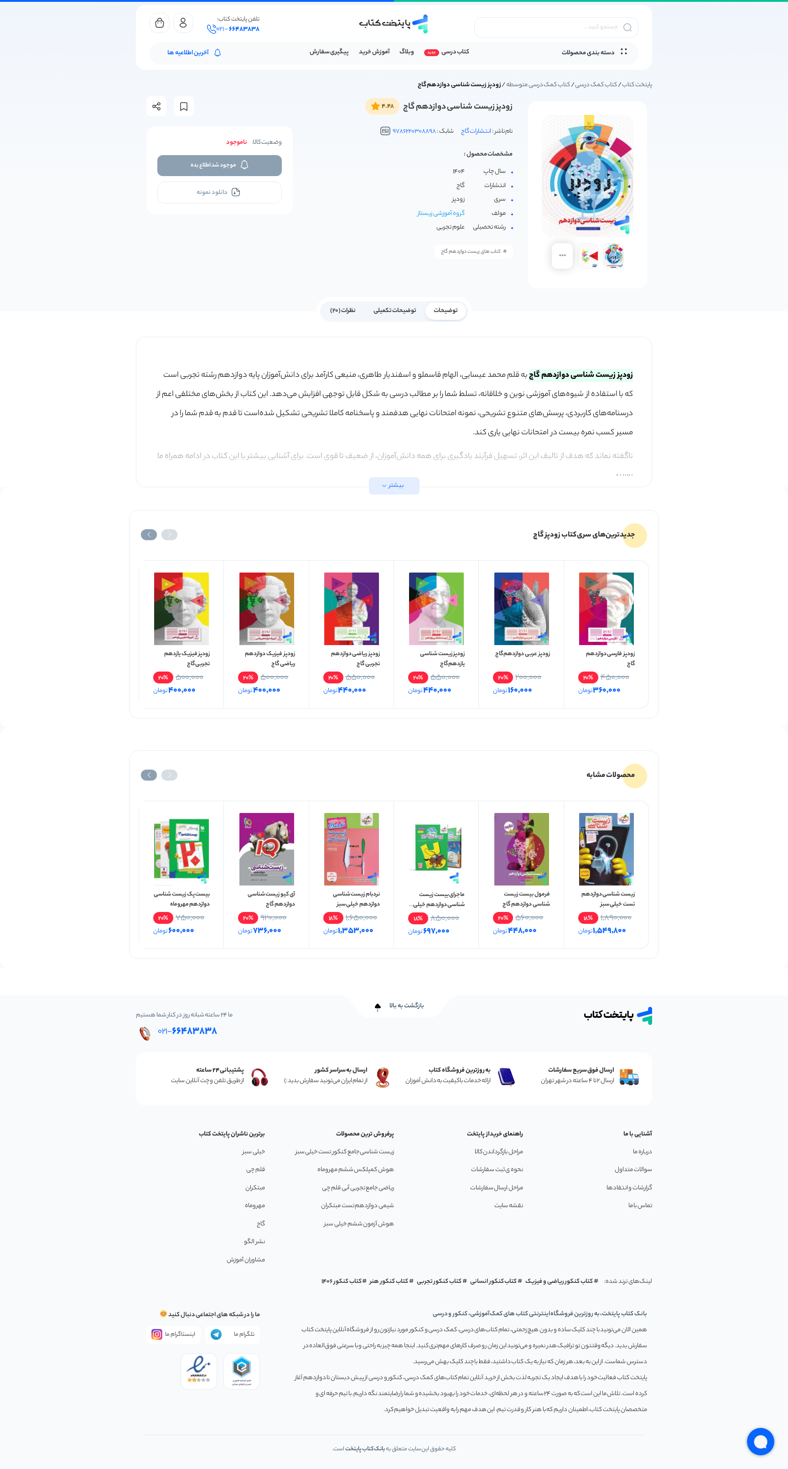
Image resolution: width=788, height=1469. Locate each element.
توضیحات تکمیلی (395, 311)
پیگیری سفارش (329, 52)
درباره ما (642, 1152)
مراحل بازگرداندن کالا (499, 1152)
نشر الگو (254, 1242)
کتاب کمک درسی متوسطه (538, 85)
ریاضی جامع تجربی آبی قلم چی (358, 1188)
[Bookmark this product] (184, 106)
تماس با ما (640, 1206)
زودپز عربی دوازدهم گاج (522, 654)
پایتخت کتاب (637, 85)
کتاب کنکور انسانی (493, 1281)
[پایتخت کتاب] (394, 24)
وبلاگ (406, 52)
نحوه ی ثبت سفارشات (497, 1170)
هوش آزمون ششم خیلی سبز (359, 1224)
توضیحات (446, 311)
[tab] (445, 310)
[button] (169, 534)
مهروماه (255, 1206)
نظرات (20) (343, 311)
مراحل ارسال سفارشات (496, 1188)
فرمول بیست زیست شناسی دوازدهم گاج (526, 899)
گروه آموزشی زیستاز (441, 213)
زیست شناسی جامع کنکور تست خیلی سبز (345, 1152)
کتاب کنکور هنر (389, 1281)
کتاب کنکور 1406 (341, 1281)
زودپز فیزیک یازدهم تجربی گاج (187, 659)
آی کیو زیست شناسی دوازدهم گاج (271, 899)
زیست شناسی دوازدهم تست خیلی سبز (608, 899)
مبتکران (255, 1188)
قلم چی (255, 1170)
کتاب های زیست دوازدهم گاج (471, 252)
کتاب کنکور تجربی (439, 1281)
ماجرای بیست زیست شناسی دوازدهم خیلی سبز (439, 905)
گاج (261, 1224)
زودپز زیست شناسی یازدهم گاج (442, 659)
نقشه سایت (508, 1206)
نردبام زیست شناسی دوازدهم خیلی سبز (356, 899)
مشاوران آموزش (246, 1260)
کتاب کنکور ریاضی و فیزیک (559, 1281)
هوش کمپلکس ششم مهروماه (355, 1170)
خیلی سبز (254, 1152)
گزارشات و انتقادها (629, 1188)
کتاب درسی (455, 52)
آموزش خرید (374, 52)
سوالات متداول (633, 1170)
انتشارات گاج (476, 131)
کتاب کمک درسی (596, 85)
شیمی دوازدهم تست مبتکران (357, 1206)
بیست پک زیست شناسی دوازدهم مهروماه (182, 899)
